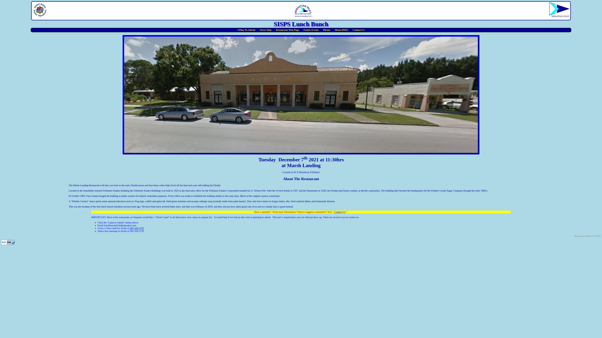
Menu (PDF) (341, 30)
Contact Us (358, 30)
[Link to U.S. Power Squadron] (40, 15)
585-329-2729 (137, 228)
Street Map (266, 30)
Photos (326, 30)
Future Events (311, 30)
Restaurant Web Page (287, 30)
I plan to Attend (246, 30)
